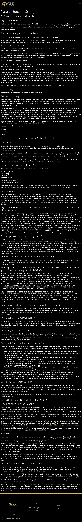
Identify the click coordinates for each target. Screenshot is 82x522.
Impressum (9, 514)
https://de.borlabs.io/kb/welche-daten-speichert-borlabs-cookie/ (57, 425)
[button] (80, 3)
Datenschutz (16, 514)
